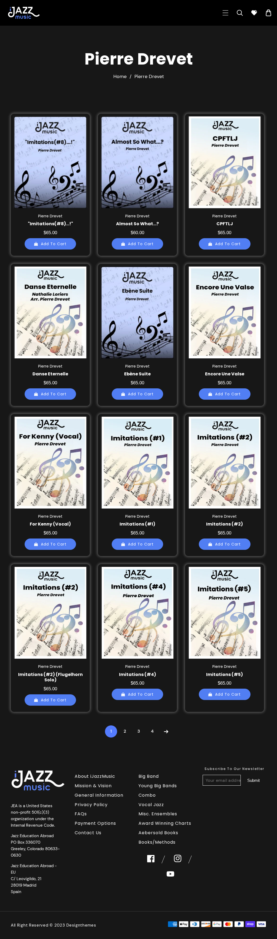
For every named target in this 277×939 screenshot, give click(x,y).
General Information (99, 795)
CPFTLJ (224, 224)
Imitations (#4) (137, 675)
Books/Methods (157, 842)
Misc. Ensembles (157, 814)
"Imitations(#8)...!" (50, 224)
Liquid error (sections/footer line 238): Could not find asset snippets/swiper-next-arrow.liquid (253, 780)
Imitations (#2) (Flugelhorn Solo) (50, 677)
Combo (147, 795)
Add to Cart (54, 244)
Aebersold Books (158, 833)
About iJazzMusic (95, 776)
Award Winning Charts (164, 823)
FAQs (81, 814)
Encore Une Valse (224, 374)
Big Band (148, 776)
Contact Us (88, 833)
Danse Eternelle (50, 374)
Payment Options (95, 823)
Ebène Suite (137, 374)
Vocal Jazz (151, 805)
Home (120, 76)
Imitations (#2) (224, 524)
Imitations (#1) (137, 524)
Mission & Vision (93, 786)
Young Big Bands (157, 786)
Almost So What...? (137, 224)
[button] (225, 13)
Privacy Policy (91, 805)
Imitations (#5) (224, 675)
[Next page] (166, 731)
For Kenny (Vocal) (50, 524)
